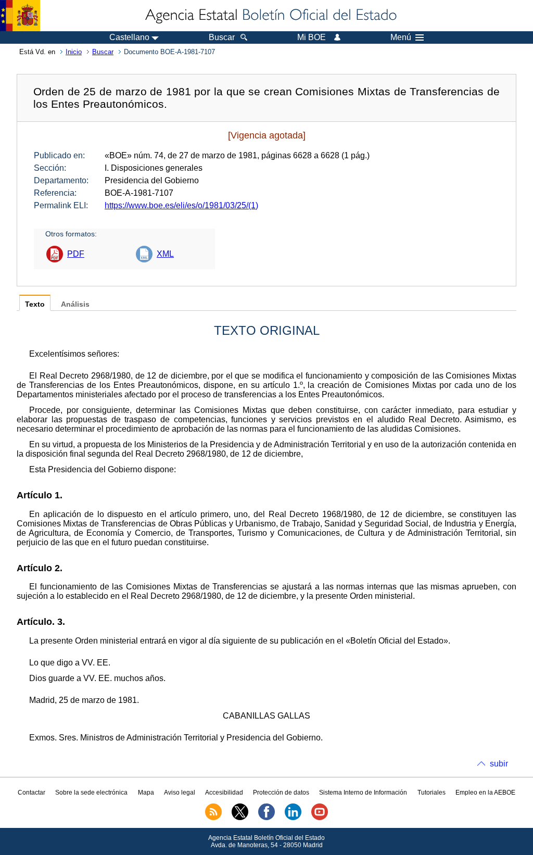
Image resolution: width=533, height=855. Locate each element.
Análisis (75, 304)
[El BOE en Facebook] (266, 818)
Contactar (31, 792)
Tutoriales (431, 792)
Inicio (74, 52)
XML (165, 253)
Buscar (102, 52)
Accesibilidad (224, 792)
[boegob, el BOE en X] (240, 818)
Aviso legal (179, 792)
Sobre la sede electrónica (91, 792)
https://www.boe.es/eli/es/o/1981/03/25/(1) (181, 205)
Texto (35, 304)
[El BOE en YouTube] (319, 818)
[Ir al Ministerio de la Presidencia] (20, 15)
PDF (75, 253)
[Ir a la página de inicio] (270, 15)
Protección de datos (281, 792)
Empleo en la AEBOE (485, 792)
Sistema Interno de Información (363, 792)
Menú (400, 37)
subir (499, 763)
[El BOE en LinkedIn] (293, 818)
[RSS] (213, 818)
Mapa (146, 792)
